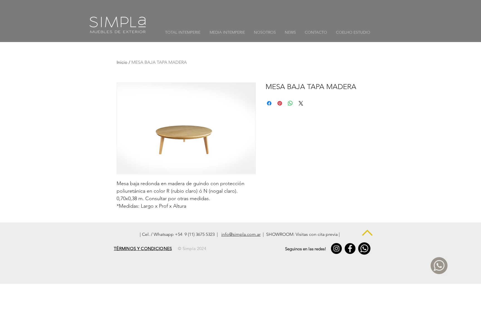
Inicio (122, 62)
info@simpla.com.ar (241, 234)
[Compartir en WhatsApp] (290, 103)
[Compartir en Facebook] (269, 103)
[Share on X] (301, 103)
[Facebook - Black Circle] (350, 248)
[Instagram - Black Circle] (336, 248)
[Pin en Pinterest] (279, 103)
